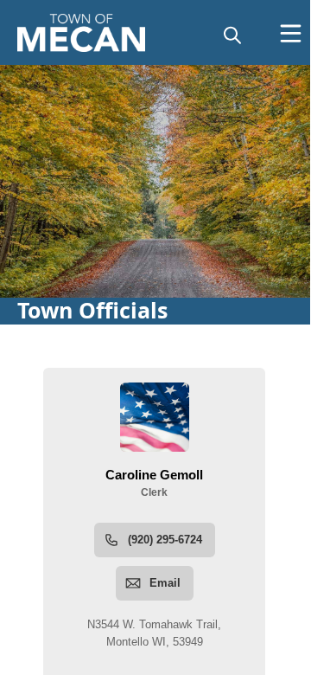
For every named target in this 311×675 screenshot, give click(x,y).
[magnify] (232, 34)
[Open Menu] (290, 33)
